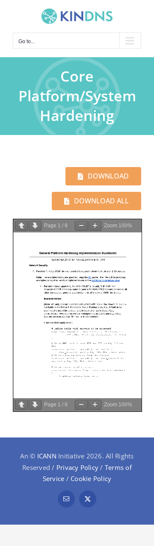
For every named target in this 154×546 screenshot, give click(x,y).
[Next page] (35, 226)
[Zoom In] (95, 226)
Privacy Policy (77, 467)
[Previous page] (21, 226)
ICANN (46, 456)
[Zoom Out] (81, 226)
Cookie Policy (91, 478)
